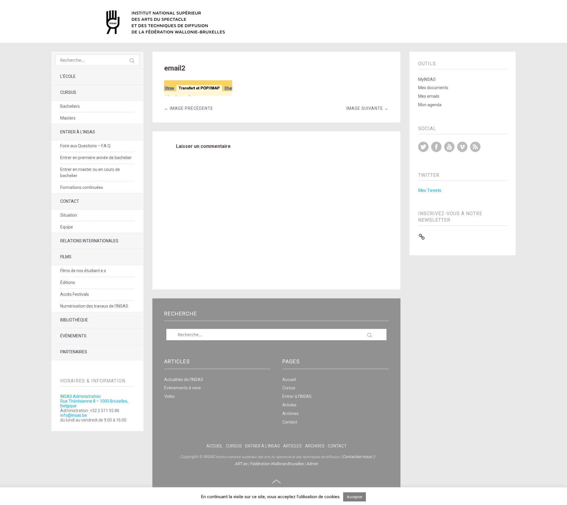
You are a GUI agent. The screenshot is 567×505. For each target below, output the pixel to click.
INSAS (165, 22)
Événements (73, 336)
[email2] (198, 94)
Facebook (436, 147)
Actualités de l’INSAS (183, 379)
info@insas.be (73, 415)
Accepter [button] (354, 497)
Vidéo (169, 396)
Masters (68, 118)
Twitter (423, 147)
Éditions (67, 282)
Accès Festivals (74, 294)
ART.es (241, 463)
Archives (290, 413)
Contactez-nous (357, 456)
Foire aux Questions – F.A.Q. (85, 145)
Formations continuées (81, 187)
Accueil (289, 379)
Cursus (68, 92)
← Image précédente (188, 108)
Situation (68, 215)
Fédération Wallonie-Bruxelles (277, 463)
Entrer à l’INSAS (77, 132)
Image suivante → (367, 108)
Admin (312, 463)
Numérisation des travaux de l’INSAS (94, 306)
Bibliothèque (74, 320)
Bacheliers (70, 106)
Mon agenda (429, 104)
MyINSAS (427, 79)
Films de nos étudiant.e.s (83, 270)
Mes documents (433, 87)
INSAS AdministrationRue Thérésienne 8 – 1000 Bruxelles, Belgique (94, 401)
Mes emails (428, 96)
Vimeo (462, 147)
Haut (276, 481)
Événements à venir (182, 387)
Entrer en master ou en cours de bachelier (90, 172)
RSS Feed (475, 147)
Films (65, 256)
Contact (69, 201)
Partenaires (73, 351)
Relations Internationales (89, 240)
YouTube (449, 147)
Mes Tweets (429, 190)
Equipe (66, 227)
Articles (289, 405)
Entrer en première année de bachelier (96, 157)
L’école (68, 76)
